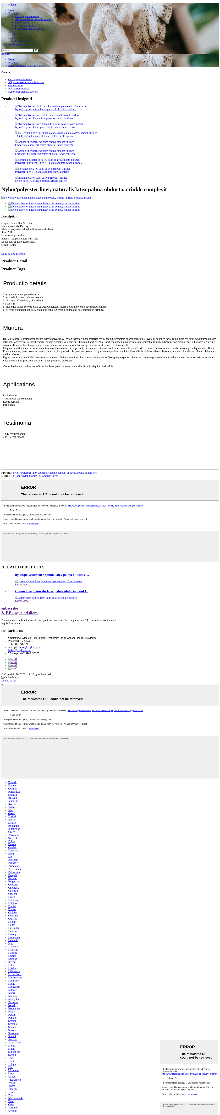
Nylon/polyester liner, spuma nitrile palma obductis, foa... (46, 127)
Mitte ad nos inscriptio (13, 253)
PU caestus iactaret (25, 25)
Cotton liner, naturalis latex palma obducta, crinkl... (51, 591)
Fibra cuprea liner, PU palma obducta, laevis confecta (44, 144)
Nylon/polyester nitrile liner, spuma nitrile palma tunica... (45, 109)
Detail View (21, 584)
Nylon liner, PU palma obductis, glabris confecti (41, 180)
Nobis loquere (16, 44)
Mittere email (8, 680)
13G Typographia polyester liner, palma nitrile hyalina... (45, 136)
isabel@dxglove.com (19, 650)
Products (13, 13)
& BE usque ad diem (19, 610)
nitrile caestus (22, 22)
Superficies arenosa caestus (30, 28)
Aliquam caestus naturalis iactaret (33, 19)
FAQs (11, 34)
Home (11, 10)
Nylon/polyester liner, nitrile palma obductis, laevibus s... (45, 118)
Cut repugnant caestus (27, 16)
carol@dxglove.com (30, 647)
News (11, 31)
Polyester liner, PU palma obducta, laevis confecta (42, 171)
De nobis (13, 37)
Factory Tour (22, 41)
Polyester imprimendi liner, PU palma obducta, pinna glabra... (48, 162)
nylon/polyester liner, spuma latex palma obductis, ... (52, 575)
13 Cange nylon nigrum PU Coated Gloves (34, 475)
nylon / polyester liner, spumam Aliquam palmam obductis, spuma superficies (55, 472)
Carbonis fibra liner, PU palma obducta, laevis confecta (45, 153)
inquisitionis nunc (10, 623)
